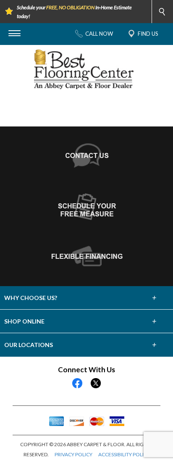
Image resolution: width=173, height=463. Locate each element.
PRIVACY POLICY (73, 454)
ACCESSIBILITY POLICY (124, 454)
